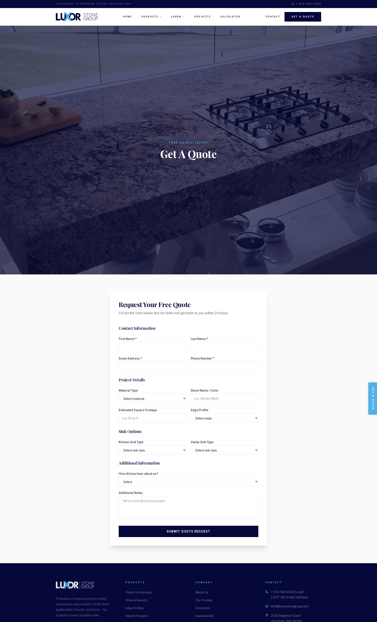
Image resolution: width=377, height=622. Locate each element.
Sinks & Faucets (136, 600)
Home (127, 16)
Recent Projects (136, 616)
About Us (201, 592)
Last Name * (199, 339)
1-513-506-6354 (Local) (287, 592)
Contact (273, 16)
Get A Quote (302, 16)
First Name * (128, 339)
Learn (176, 16)
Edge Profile (199, 410)
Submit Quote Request (189, 531)
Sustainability (204, 616)
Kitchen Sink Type (131, 442)
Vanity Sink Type (202, 442)
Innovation (202, 608)
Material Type (128, 390)
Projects (202, 16)
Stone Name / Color (205, 390)
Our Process (203, 600)
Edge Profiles (135, 608)
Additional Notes (131, 493)
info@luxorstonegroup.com (290, 606)
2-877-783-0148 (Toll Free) (289, 597)
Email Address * (130, 358)
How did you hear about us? (138, 473)
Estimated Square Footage (138, 410)
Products (150, 16)
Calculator (230, 16)
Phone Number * (202, 358)
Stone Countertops (139, 592)
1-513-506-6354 (308, 3)
